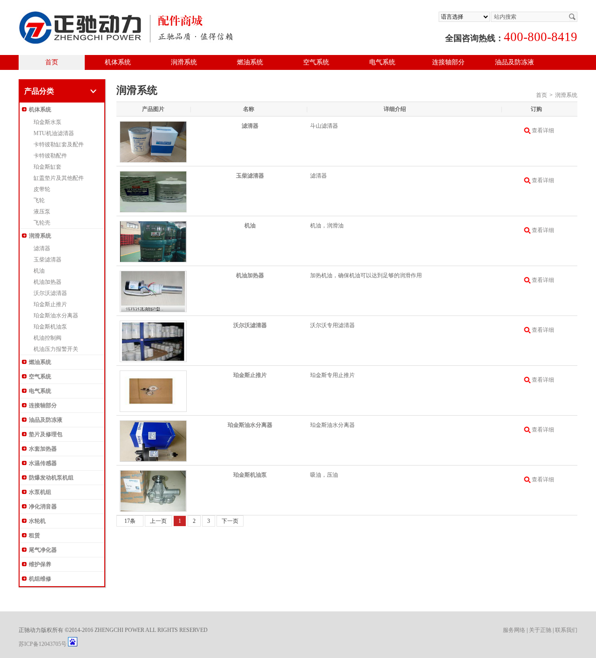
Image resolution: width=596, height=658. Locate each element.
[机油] (153, 225)
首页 (51, 62)
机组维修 (40, 579)
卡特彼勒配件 (50, 155)
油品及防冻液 (514, 62)
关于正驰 (540, 630)
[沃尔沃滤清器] (153, 325)
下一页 (230, 521)
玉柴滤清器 (47, 259)
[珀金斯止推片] (153, 375)
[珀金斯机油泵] (153, 475)
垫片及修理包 (45, 434)
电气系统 (382, 62)
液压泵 (42, 211)
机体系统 (118, 62)
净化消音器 (43, 506)
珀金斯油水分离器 (56, 315)
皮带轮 (42, 189)
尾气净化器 (43, 550)
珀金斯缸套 (47, 167)
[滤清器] (153, 126)
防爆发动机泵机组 (51, 477)
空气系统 (316, 62)
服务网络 (514, 630)
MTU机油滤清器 (54, 133)
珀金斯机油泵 (50, 326)
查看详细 (543, 130)
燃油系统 (250, 62)
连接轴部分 (448, 62)
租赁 (34, 535)
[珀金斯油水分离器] (153, 425)
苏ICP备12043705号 (43, 644)
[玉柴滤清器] (153, 175)
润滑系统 (184, 62)
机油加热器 (47, 282)
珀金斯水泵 (47, 122)
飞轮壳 (42, 222)
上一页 (158, 521)
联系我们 (566, 630)
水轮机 (37, 521)
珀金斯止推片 (50, 304)
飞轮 (39, 200)
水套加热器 (43, 449)
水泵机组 (40, 492)
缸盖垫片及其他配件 (59, 178)
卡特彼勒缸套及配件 (59, 144)
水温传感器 (43, 463)
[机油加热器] (153, 275)
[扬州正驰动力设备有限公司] (126, 14)
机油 (39, 270)
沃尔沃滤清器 (50, 293)
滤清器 (42, 248)
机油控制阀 (47, 338)
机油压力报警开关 (56, 349)
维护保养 (40, 564)
